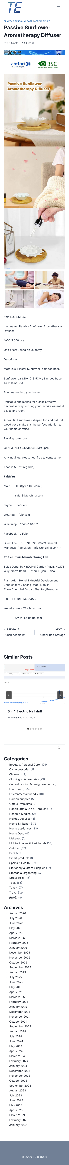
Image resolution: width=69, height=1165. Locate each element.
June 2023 (16, 1100)
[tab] (28, 729)
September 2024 (20, 1026)
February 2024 (18, 1061)
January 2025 (18, 1006)
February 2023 (18, 1120)
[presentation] (34, 684)
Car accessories (19, 769)
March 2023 (17, 1115)
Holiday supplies (19, 818)
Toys (12, 887)
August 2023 (17, 1090)
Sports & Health (19, 863)
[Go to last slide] (9, 695)
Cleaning (15, 774)
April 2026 (16, 933)
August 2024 (17, 1031)
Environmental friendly (23, 794)
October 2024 (18, 1021)
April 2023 (16, 1110)
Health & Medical (20, 813)
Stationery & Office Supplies (27, 868)
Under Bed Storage (52, 632)
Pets (12, 853)
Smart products (19, 858)
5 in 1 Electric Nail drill (25, 711)
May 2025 (15, 987)
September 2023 (20, 1085)
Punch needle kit (14, 632)
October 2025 (18, 962)
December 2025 (19, 952)
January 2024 (18, 1065)
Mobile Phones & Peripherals (27, 843)
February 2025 (18, 1001)
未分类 (13, 897)
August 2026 (17, 913)
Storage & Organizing (23, 873)
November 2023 (19, 1075)
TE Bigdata (12, 43)
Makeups (15, 838)
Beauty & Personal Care (18, 21)
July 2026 (15, 918)
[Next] (60, 695)
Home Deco (16, 833)
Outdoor (14, 848)
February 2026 (18, 942)
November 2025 (19, 957)
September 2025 (20, 967)
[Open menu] (58, 7)
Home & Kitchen (19, 823)
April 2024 (16, 1051)
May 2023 (15, 1105)
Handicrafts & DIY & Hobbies (27, 808)
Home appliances (20, 828)
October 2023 (18, 1080)
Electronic (15, 789)
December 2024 (19, 1011)
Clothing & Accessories (24, 779)
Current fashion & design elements (31, 784)
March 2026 (17, 938)
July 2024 (15, 1036)
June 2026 (16, 923)
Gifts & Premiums (20, 803)
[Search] (59, 748)
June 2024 (16, 1041)
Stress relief (42, 21)
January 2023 (18, 1125)
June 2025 (16, 982)
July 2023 (15, 1095)
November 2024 (19, 1016)
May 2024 (15, 1046)
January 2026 (18, 947)
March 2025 (17, 997)
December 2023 (19, 1070)
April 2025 (15, 992)
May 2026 (15, 928)
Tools (12, 882)
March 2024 (17, 1056)
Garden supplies (19, 799)
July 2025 (15, 977)
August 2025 (17, 972)
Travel (13, 892)
